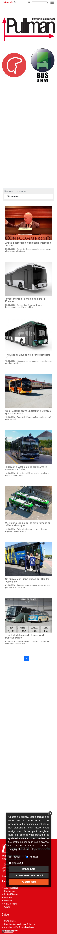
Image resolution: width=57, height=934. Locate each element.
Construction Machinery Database (19, 924)
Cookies (8, 931)
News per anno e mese (15, 191)
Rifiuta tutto (28, 869)
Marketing (17, 862)
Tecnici (16, 856)
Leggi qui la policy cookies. (23, 849)
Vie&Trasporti (10, 904)
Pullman (8, 900)
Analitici (34, 856)
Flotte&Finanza (11, 894)
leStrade (8, 897)
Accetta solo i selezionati (29, 875)
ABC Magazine (11, 888)
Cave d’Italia (10, 921)
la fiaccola (8, 2)
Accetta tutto (28, 882)
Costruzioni (9, 891)
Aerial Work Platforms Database (19, 927)
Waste (7, 907)
